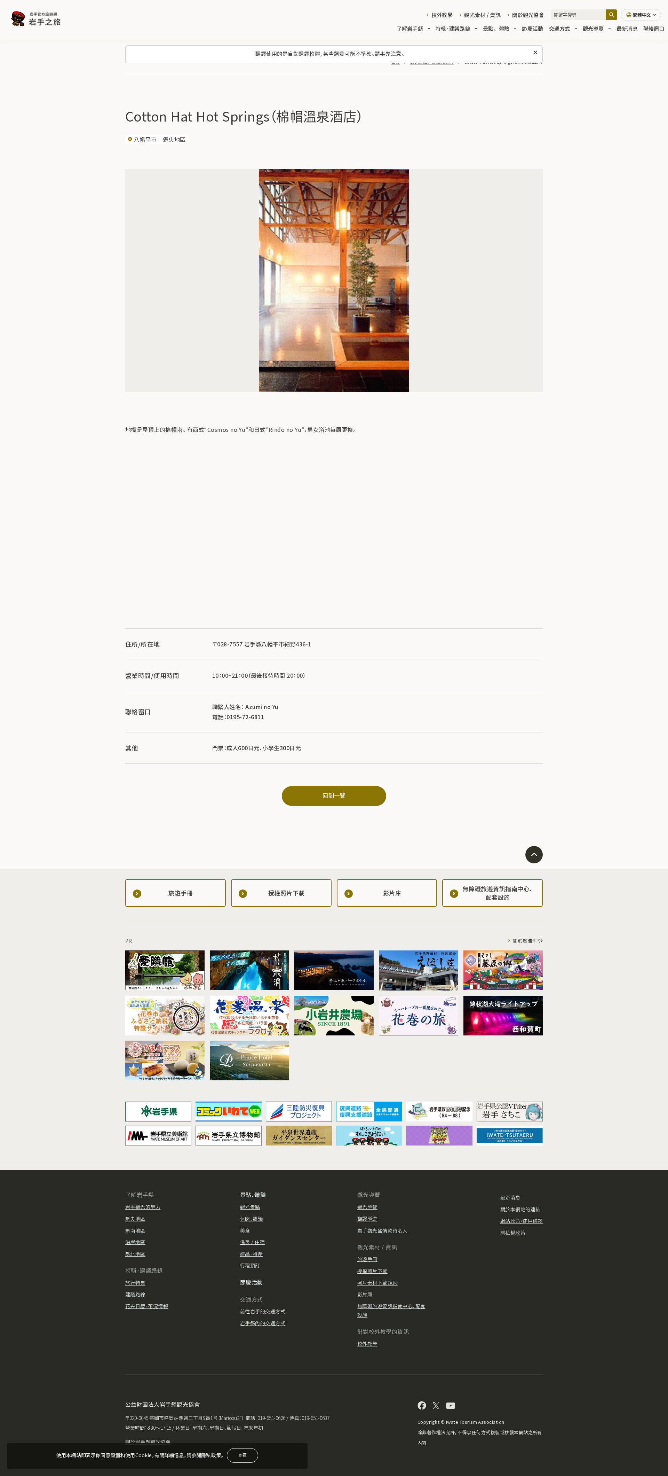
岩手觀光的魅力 (142, 1206)
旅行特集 (135, 1282)
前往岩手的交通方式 (262, 1311)
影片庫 (364, 1294)
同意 (242, 1455)
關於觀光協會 (528, 14)
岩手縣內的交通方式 (262, 1323)
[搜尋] (611, 14)
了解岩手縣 (410, 28)
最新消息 (627, 28)
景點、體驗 (496, 28)
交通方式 (559, 28)
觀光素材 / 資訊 (482, 14)
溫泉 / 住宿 (252, 1241)
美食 (245, 1230)
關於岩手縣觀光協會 (147, 1441)
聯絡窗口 (654, 28)
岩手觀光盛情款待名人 (382, 1230)
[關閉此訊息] (535, 53)
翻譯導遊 (367, 1218)
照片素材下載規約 (377, 1282)
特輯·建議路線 (453, 28)
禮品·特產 (251, 1253)
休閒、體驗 (251, 1218)
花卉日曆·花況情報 (146, 1306)
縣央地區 (135, 1218)
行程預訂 (250, 1265)
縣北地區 (135, 1253)
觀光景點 (250, 1206)
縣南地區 (135, 1230)
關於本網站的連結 (520, 1209)
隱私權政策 (512, 1232)
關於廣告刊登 (527, 940)
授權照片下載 (372, 1270)
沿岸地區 (135, 1241)
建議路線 (135, 1294)
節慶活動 (532, 28)
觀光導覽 (593, 28)
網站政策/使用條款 (521, 1220)
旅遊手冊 (367, 1259)
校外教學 (442, 14)
